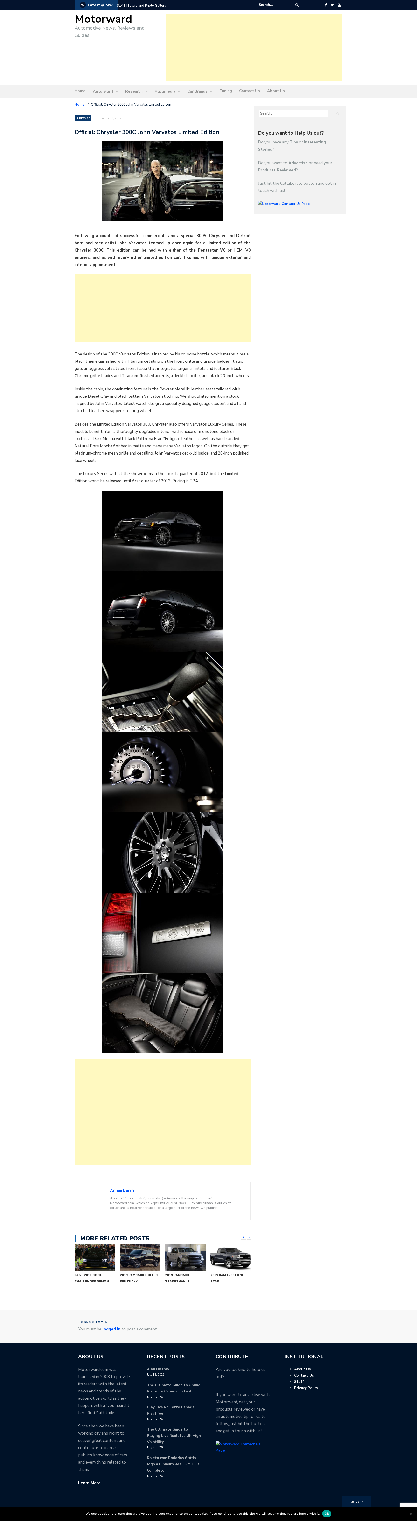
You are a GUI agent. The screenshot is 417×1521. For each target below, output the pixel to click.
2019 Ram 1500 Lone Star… (227, 1278)
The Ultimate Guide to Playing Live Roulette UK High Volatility (174, 1435)
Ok (327, 1513)
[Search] (297, 5)
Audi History (158, 1369)
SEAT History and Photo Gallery (141, 5)
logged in (111, 1329)
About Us (276, 91)
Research (134, 91)
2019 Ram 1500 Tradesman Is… (179, 1278)
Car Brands (197, 91)
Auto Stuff (103, 91)
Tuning (225, 91)
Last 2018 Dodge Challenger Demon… (93, 1278)
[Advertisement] (254, 47)
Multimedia (164, 91)
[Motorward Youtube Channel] (339, 5)
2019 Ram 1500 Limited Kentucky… (139, 1278)
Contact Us (249, 91)
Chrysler (83, 118)
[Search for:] (273, 5)
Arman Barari (122, 1190)
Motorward (103, 19)
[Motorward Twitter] (332, 5)
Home (80, 91)
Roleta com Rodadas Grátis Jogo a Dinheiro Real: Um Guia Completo (173, 1464)
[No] (411, 1513)
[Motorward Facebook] (325, 5)
